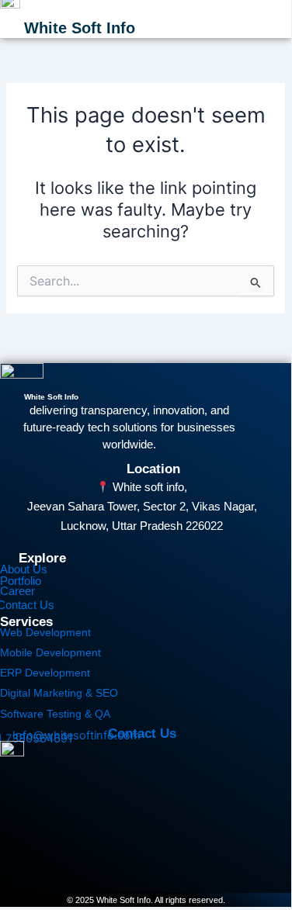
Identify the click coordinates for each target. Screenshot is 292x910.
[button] (273, 18)
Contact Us (142, 733)
